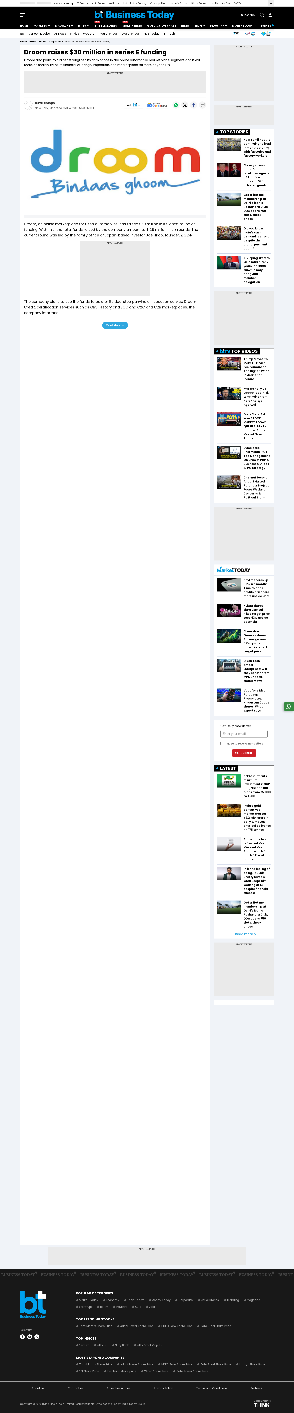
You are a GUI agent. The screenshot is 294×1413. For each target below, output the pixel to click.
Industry (217, 26)
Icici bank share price (121, 1371)
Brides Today (198, 3)
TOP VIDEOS (244, 351)
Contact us (75, 1388)
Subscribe (248, 15)
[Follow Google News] (157, 105)
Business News (28, 41)
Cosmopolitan (158, 3)
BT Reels (169, 34)
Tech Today (135, 1300)
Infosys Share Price (252, 1364)
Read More (113, 325)
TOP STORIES (234, 132)
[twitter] (36, 1336)
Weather (89, 34)
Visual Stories (210, 1300)
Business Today (63, 3)
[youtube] (29, 1336)
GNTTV (237, 3)
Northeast (114, 3)
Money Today (242, 26)
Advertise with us (118, 1388)
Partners (256, 1388)
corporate (55, 41)
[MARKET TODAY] (233, 570)
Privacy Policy (163, 1388)
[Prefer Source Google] (134, 105)
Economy (112, 1300)
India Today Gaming (135, 3)
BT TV (82, 26)
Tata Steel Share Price (215, 1326)
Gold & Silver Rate (161, 26)
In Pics (74, 34)
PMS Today (151, 34)
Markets (40, 26)
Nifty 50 (102, 1345)
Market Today (88, 1300)
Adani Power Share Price (137, 1326)
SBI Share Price (89, 1371)
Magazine (62, 26)
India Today (98, 3)
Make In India (132, 26)
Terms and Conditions (211, 1388)
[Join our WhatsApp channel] (288, 710)
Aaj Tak (226, 3)
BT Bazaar (82, 3)
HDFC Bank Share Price (177, 1326)
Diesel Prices (131, 34)
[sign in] (270, 15)
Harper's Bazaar (179, 3)
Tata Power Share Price (192, 1371)
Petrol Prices (109, 34)
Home (24, 26)
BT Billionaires (105, 26)
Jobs (152, 1307)
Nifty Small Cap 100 (150, 1345)
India (185, 26)
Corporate (185, 1300)
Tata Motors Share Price (95, 1326)
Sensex (84, 1345)
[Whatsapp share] (176, 105)
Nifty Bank (122, 1345)
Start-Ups (85, 1307)
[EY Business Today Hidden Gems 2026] (266, 33)
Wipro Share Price (156, 1371)
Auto (138, 1307)
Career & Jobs (39, 34)
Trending (233, 1300)
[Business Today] (135, 15)
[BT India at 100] (236, 33)
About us (38, 1388)
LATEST (228, 768)
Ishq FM (214, 3)
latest (42, 41)
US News (60, 34)
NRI (22, 34)
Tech (198, 26)
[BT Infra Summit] (250, 33)
